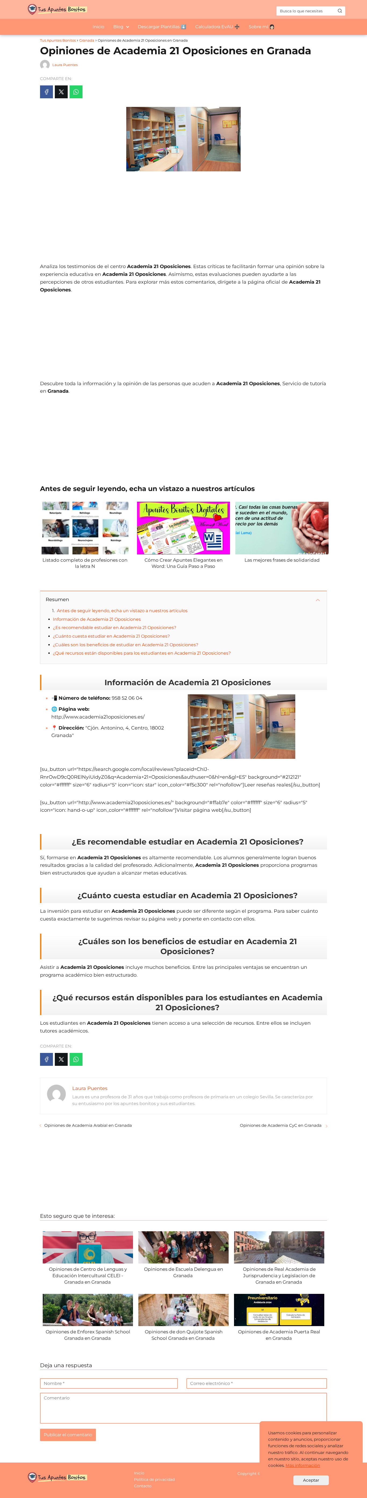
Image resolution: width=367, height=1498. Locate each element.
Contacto (143, 1485)
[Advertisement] (183, 214)
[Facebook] (46, 91)
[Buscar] (339, 10)
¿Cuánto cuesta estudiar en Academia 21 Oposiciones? (111, 636)
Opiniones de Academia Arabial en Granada (88, 1125)
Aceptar (311, 1480)
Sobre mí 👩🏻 (262, 26)
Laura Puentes (65, 65)
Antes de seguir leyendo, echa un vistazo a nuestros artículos (122, 610)
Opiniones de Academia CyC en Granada (281, 1125)
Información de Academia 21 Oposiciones (97, 619)
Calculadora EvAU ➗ (217, 26)
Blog (118, 26)
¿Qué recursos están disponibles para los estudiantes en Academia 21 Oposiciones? (142, 653)
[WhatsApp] (76, 91)
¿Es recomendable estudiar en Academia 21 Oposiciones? (114, 627)
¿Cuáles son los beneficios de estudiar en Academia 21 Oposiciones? (125, 644)
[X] (61, 91)
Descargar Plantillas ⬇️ (162, 26)
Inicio (98, 26)
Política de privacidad (154, 1479)
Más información (303, 1465)
